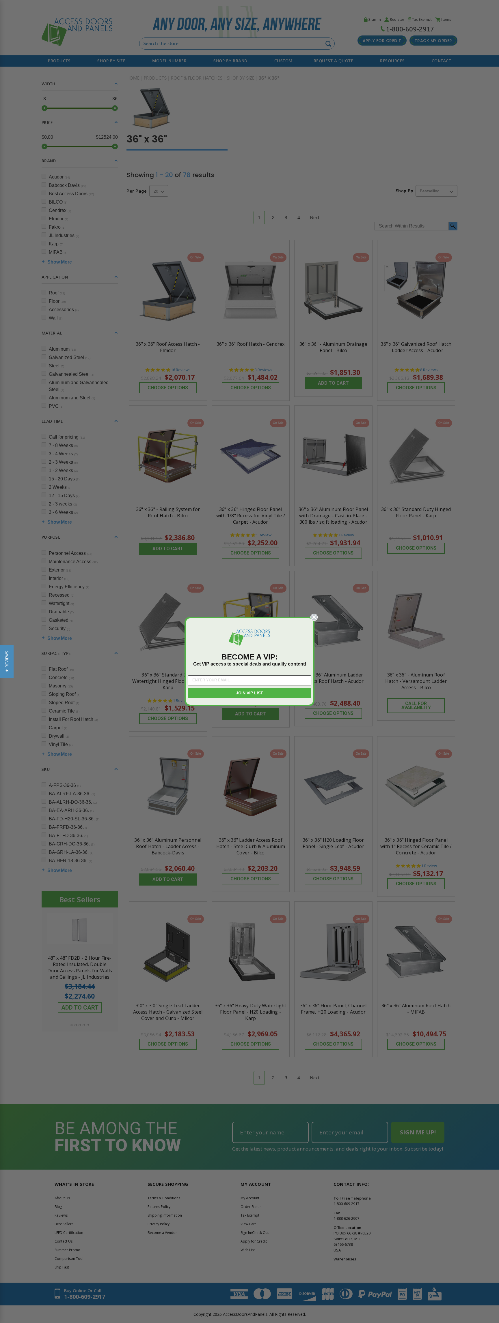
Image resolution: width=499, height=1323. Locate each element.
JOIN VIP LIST (249, 693)
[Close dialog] (314, 617)
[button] (7, 661)
